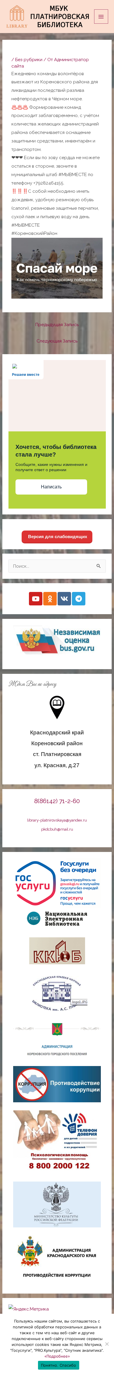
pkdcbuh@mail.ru (57, 829)
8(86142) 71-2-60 (57, 801)
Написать (51, 486)
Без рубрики (28, 59)
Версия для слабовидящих (57, 536)
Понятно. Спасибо (58, 1365)
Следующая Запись (57, 341)
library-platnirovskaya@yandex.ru (57, 820)
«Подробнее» (57, 1356)
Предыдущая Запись (57, 324)
